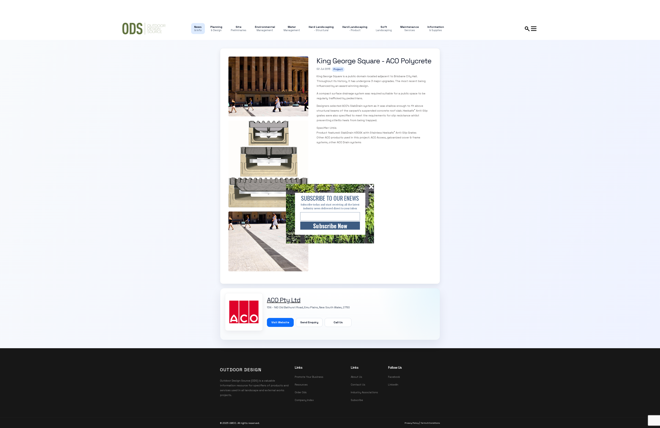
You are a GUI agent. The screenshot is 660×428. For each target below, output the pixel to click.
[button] (330, 198)
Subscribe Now (330, 225)
